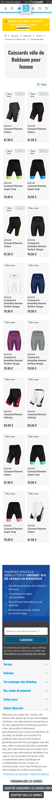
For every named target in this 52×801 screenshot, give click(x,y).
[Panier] (46, 8)
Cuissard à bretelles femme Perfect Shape (36, 246)
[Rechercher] (12, 8)
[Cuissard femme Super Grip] (14, 169)
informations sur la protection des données (25, 653)
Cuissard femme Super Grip (13, 187)
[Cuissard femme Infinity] (14, 397)
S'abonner (26, 640)
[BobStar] (19, 8)
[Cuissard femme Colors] (14, 112)
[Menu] (5, 8)
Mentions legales (40, 774)
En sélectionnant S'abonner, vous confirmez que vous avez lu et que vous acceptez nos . (25, 650)
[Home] (5, 36)
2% (22, 2)
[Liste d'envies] (39, 8)
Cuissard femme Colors (13, 130)
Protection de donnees (15, 774)
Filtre (43, 84)
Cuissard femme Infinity (13, 416)
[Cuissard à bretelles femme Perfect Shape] (37, 226)
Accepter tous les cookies (26, 795)
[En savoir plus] (46, 25)
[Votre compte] (33, 8)
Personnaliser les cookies (26, 781)
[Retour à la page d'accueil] (26, 8)
